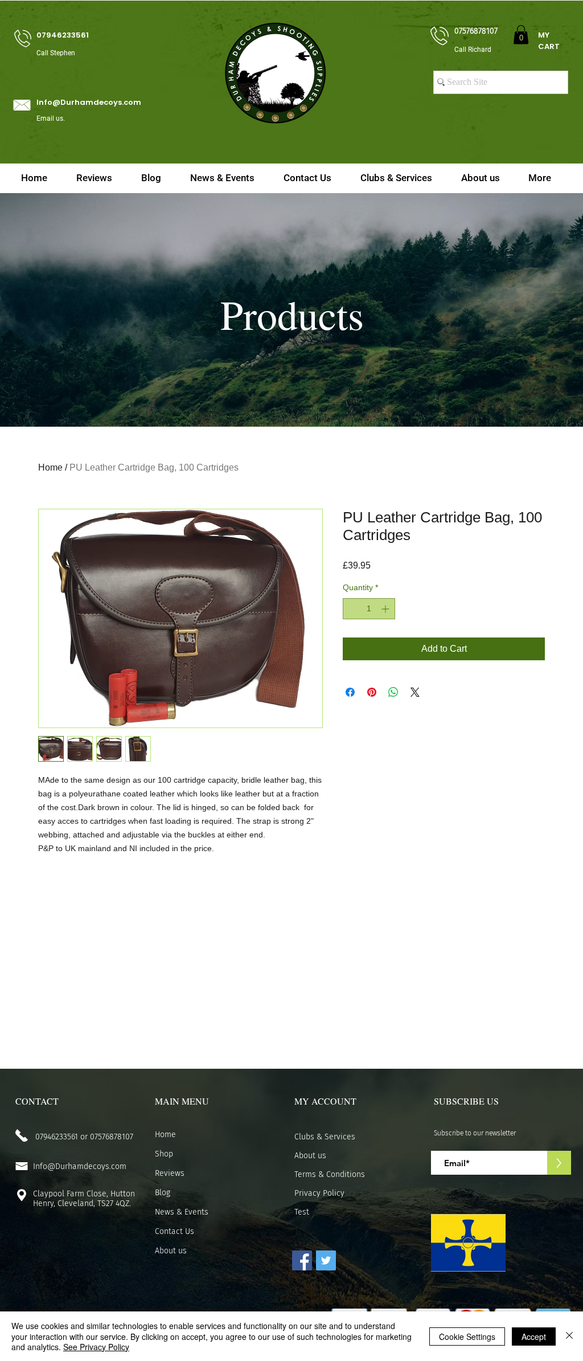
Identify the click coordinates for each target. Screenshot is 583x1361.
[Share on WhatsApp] (393, 692)
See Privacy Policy (96, 1346)
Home (50, 467)
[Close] (569, 1336)
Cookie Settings (467, 1336)
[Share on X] (415, 692)
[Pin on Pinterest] (372, 692)
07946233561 (56, 1137)
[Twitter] (326, 1260)
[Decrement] (351, 609)
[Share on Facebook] (350, 692)
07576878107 (111, 1137)
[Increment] (386, 609)
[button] (521, 34)
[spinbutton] (369, 609)
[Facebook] (302, 1260)
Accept (534, 1336)
